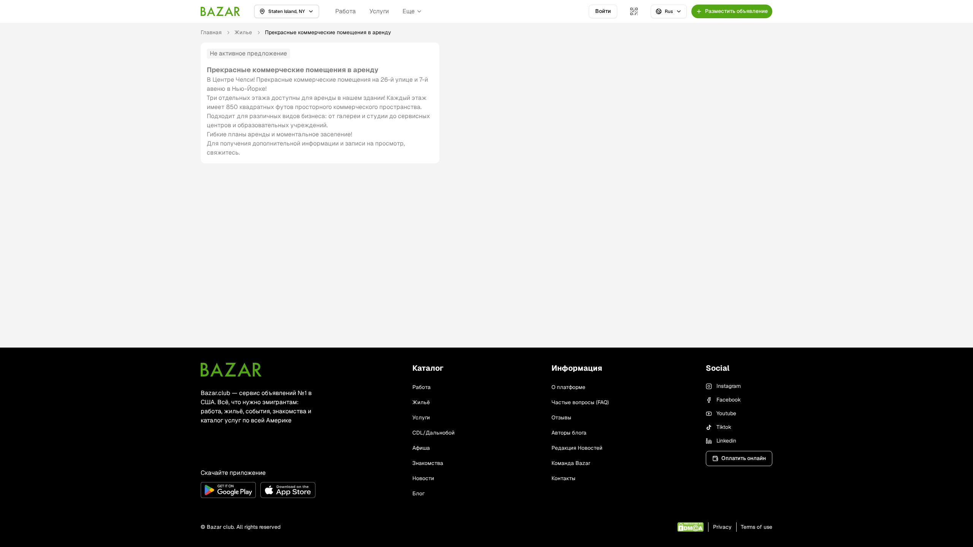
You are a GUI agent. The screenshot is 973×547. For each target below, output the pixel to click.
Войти (603, 11)
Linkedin (726, 440)
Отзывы (561, 417)
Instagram (728, 386)
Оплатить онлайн (743, 458)
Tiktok (723, 427)
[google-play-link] (228, 490)
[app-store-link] (287, 490)
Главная (211, 32)
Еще (409, 11)
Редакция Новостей (576, 447)
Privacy (722, 526)
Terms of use (756, 526)
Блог (418, 493)
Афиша (421, 447)
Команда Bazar (570, 463)
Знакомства (427, 463)
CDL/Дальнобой (433, 432)
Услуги (379, 11)
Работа (345, 11)
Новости (423, 478)
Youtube (726, 413)
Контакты (563, 478)
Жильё (421, 402)
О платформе (568, 387)
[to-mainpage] (231, 369)
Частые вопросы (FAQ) (580, 402)
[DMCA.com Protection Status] (690, 527)
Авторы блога (568, 432)
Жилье (243, 32)
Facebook (728, 399)
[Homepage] (220, 11)
